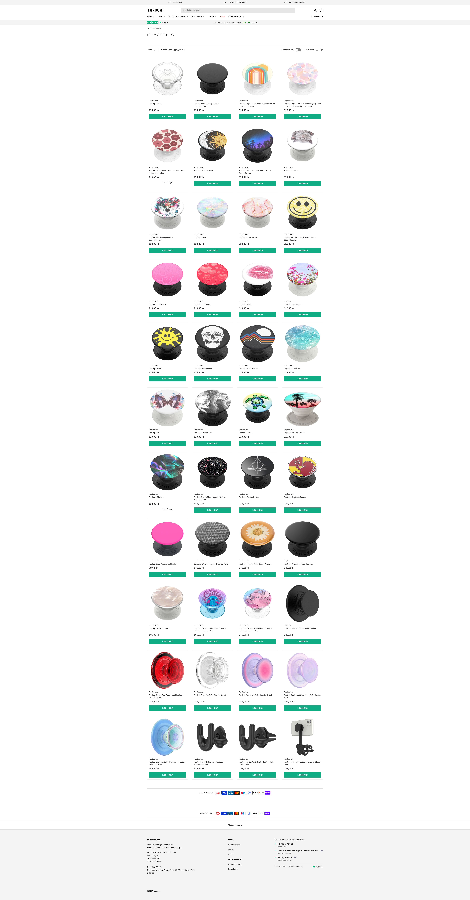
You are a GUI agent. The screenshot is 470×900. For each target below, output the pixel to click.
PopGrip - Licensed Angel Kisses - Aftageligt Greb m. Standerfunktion (256, 629)
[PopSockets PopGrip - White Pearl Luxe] (167, 603)
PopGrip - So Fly (155, 433)
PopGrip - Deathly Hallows (249, 497)
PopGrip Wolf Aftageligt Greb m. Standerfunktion (161, 238)
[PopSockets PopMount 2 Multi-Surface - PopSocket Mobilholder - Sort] (212, 737)
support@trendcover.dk (163, 845)
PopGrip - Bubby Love (202, 304)
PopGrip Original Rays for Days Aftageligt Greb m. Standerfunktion (257, 105)
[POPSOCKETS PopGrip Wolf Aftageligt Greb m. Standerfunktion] (167, 212)
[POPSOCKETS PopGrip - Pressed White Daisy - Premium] (257, 539)
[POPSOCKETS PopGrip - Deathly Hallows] (257, 472)
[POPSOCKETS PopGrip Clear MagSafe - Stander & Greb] (212, 670)
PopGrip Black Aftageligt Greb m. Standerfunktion (206, 105)
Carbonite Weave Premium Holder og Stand (211, 564)
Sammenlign (287, 50)
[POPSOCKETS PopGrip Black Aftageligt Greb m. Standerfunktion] (212, 78)
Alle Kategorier (234, 16)
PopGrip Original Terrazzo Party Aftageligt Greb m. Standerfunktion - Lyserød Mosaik (302, 105)
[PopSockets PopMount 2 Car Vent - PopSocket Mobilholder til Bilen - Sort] (257, 737)
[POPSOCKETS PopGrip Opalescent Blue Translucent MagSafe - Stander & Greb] (167, 737)
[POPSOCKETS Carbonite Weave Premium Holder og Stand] (212, 539)
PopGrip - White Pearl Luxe (159, 628)
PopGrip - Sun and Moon (203, 170)
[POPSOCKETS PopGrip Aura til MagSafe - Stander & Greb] (257, 670)
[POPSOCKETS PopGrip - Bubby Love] (212, 279)
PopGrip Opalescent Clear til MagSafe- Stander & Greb (302, 696)
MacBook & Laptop (177, 16)
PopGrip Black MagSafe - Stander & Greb (300, 628)
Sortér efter (166, 50)
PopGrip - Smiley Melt (157, 304)
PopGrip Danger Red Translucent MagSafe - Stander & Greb (166, 696)
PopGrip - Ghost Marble (203, 433)
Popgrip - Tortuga (246, 433)
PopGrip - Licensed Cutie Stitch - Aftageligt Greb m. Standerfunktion (210, 629)
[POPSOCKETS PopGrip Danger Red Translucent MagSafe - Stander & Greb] (167, 670)
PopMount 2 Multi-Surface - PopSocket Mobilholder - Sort (209, 763)
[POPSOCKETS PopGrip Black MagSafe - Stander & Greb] (302, 603)
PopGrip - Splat (155, 369)
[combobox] (238, 10)
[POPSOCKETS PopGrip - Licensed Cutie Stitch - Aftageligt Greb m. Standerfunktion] (212, 603)
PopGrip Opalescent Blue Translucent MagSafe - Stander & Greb (167, 763)
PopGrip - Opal (200, 237)
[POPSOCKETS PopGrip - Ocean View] (302, 343)
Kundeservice (317, 16)
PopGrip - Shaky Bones (203, 369)
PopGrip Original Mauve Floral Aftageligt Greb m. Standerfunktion (166, 172)
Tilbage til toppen (235, 825)
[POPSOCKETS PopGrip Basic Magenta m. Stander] (167, 539)
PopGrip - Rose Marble (248, 237)
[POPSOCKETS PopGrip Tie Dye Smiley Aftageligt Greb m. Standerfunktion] (302, 212)
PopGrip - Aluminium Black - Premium (298, 564)
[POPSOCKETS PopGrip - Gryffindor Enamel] (302, 472)
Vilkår (230, 854)
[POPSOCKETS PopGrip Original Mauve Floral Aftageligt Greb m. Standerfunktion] (167, 145)
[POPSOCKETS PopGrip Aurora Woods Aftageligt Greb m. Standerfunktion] (257, 145)
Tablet (160, 16)
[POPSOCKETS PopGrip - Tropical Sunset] (302, 407)
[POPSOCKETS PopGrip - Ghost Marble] (212, 407)
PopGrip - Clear (155, 104)
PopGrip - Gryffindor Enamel (295, 497)
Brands (211, 16)
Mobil (149, 16)
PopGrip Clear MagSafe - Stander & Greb (210, 695)
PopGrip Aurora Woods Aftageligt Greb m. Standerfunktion (255, 172)
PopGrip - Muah (245, 304)
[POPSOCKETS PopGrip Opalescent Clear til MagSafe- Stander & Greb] (302, 670)
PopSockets (157, 28)
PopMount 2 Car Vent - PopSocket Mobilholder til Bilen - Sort (257, 763)
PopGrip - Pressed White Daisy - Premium (255, 564)
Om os (231, 850)
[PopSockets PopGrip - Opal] (212, 212)
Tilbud (222, 16)
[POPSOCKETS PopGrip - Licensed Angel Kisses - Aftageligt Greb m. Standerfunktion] (257, 603)
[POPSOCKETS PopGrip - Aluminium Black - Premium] (302, 539)
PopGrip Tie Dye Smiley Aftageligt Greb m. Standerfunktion (300, 238)
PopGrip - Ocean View (292, 369)
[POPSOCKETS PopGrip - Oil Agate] (167, 472)
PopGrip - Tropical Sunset (294, 433)
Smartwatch (196, 16)
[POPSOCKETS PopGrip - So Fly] (167, 407)
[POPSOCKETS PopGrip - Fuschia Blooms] (302, 279)
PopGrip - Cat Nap (291, 170)
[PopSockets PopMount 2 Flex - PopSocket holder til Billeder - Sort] (302, 737)
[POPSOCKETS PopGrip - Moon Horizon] (257, 343)
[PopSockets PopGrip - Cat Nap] (302, 145)
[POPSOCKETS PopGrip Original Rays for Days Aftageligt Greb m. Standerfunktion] (257, 78)
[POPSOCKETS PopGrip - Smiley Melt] (167, 279)
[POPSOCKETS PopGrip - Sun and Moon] (212, 145)
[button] (321, 10)
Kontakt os (232, 869)
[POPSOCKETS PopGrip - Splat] (167, 343)
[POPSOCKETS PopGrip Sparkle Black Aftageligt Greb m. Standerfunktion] (212, 472)
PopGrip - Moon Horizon (248, 369)
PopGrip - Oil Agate (156, 497)
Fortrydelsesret (234, 859)
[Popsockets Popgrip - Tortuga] (257, 407)
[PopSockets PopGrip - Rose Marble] (257, 212)
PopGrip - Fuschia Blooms (294, 304)
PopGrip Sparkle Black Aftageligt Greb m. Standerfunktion (210, 498)
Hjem (148, 28)
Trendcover (156, 891)
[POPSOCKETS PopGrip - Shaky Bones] (212, 343)
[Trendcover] (156, 10)
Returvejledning (235, 864)
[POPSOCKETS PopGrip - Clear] (167, 78)
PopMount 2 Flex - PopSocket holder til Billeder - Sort (302, 763)
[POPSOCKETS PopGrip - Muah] (257, 279)
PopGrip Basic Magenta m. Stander (162, 564)
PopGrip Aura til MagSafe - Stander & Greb (255, 695)
